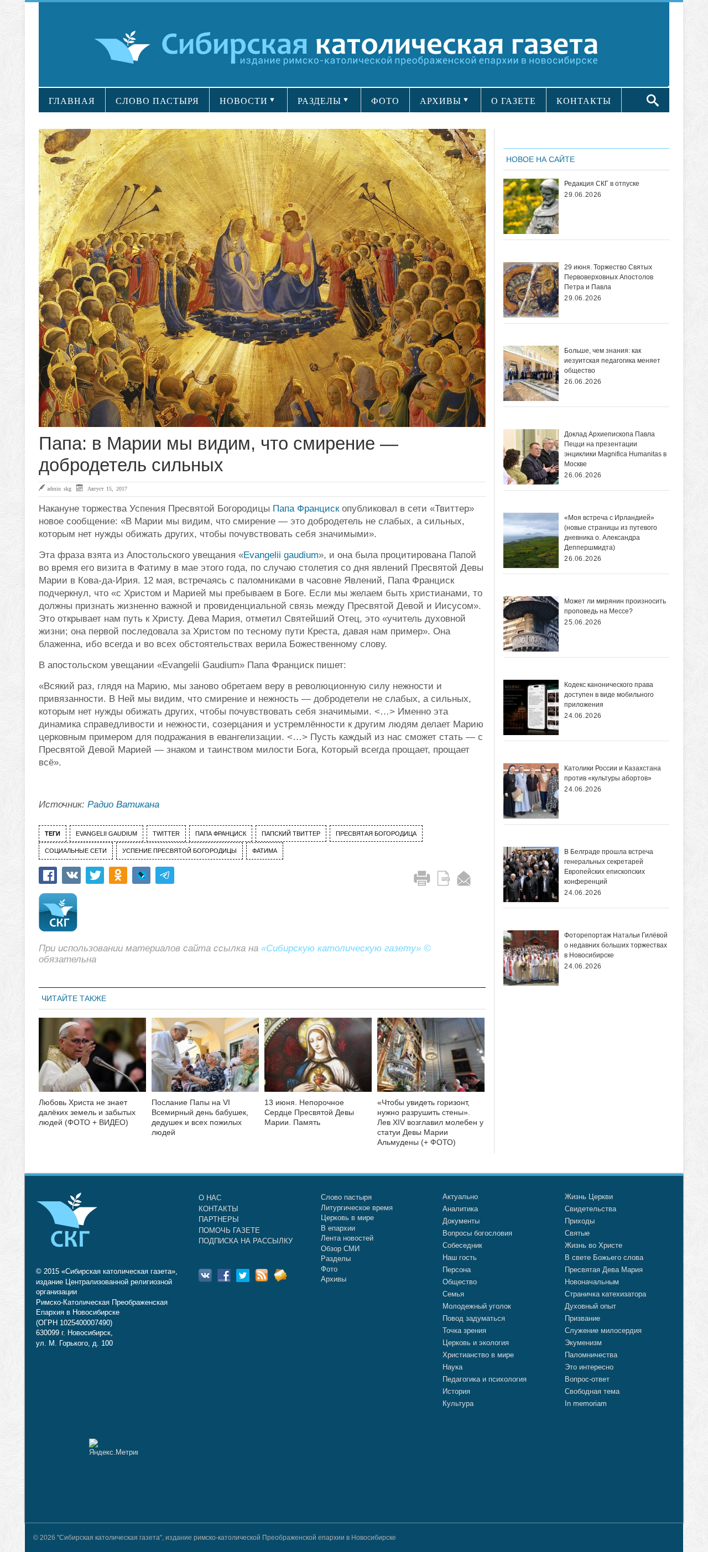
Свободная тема (592, 1391)
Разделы (336, 1258)
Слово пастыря (346, 1197)
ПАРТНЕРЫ (219, 1219)
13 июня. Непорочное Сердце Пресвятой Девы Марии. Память (309, 1112)
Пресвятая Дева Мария (604, 1269)
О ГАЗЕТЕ (513, 101)
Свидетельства (590, 1209)
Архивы (333, 1279)
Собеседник (462, 1245)
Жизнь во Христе (593, 1245)
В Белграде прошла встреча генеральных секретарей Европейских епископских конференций (608, 867)
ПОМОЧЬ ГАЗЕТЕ (229, 1230)
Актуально (460, 1196)
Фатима (264, 850)
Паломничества (591, 1355)
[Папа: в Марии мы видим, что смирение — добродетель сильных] (262, 278)
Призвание (582, 1318)
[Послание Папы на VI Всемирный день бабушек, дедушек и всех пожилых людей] (205, 1062)
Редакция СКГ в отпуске (601, 184)
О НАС (210, 1198)
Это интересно (589, 1367)
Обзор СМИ (340, 1248)
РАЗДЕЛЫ (319, 101)
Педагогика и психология (484, 1379)
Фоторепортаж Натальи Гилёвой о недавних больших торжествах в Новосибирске (616, 945)
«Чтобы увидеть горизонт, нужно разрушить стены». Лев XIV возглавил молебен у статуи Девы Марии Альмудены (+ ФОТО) (430, 1122)
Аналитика (460, 1209)
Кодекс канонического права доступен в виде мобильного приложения (609, 695)
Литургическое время (357, 1208)
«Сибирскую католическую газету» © (346, 948)
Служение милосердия (603, 1330)
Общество (459, 1282)
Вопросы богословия (477, 1233)
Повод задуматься (473, 1318)
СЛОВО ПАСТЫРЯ (157, 101)
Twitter (166, 833)
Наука (452, 1367)
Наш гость (459, 1257)
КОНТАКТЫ (583, 101)
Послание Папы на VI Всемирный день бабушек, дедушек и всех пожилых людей (200, 1117)
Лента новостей (347, 1238)
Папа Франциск (306, 508)
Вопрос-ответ (587, 1379)
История (456, 1391)
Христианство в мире (478, 1355)
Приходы (580, 1221)
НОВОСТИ (244, 101)
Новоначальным (592, 1282)
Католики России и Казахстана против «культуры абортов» (612, 773)
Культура (457, 1403)
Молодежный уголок (476, 1306)
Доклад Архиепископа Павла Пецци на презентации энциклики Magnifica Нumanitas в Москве (615, 449)
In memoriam (586, 1403)
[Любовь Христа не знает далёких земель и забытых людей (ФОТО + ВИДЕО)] (92, 1062)
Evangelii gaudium (281, 555)
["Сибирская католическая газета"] (352, 46)
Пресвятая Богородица (376, 833)
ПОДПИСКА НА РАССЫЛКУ (246, 1241)
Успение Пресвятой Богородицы (179, 850)
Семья (453, 1294)
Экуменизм (583, 1343)
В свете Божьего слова (604, 1257)
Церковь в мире (347, 1218)
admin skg (59, 488)
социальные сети (76, 850)
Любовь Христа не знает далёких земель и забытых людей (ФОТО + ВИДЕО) (87, 1112)
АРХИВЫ (440, 101)
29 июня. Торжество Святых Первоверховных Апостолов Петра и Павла (608, 277)
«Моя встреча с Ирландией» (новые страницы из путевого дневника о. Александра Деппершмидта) (610, 532)
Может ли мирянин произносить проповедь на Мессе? (615, 606)
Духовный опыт (590, 1306)
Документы (461, 1221)
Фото (329, 1269)
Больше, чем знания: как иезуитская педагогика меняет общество (612, 360)
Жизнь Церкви (589, 1196)
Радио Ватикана (123, 804)
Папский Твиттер (291, 833)
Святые (577, 1233)
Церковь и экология (475, 1343)
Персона (456, 1269)
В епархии (338, 1228)
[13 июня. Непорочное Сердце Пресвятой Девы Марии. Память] (318, 1062)
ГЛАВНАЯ (72, 101)
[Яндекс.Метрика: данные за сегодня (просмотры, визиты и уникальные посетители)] (113, 1447)
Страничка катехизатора (605, 1294)
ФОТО (385, 101)
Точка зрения (464, 1330)
